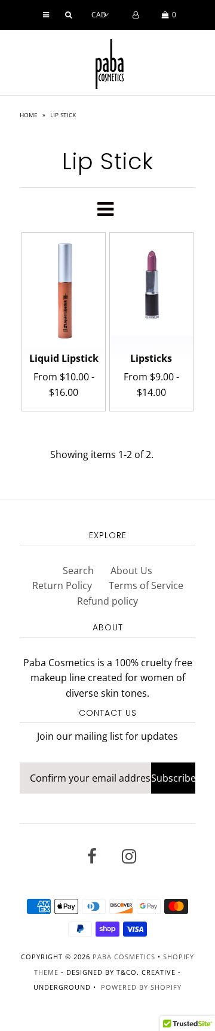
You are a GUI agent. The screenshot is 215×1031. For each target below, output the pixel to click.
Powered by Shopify (141, 987)
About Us (131, 570)
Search (78, 570)
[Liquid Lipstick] (63, 290)
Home (29, 115)
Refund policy (107, 601)
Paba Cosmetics (124, 956)
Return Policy (62, 585)
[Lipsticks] (151, 284)
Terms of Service (146, 585)
